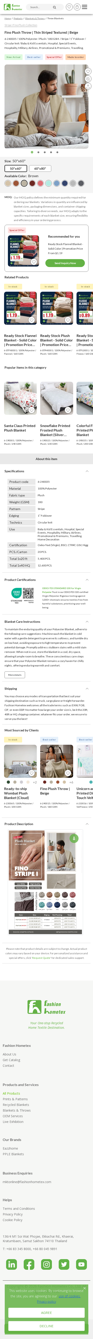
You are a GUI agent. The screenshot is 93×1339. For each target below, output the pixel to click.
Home (8, 18)
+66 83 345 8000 (18, 1249)
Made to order (75, 57)
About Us (9, 1054)
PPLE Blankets (13, 1154)
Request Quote (41, 957)
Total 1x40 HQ (19, 565)
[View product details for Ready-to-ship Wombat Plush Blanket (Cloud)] (20, 761)
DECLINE (46, 1326)
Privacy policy (46, 1301)
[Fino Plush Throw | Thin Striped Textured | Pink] (40, 183)
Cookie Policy (12, 1220)
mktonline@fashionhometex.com (27, 1182)
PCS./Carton (18, 552)
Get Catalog (11, 1060)
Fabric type (17, 495)
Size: (15, 161)
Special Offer (54, 57)
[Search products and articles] (54, 7)
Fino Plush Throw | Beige (55, 790)
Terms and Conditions (19, 1208)
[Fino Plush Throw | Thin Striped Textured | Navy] (64, 183)
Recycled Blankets (16, 1105)
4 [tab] (51, 152)
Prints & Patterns (15, 1099)
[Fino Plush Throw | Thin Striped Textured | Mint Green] (48, 183)
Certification (18, 545)
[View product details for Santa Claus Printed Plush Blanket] (20, 398)
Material (15, 488)
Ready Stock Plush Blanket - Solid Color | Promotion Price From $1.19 (56, 340)
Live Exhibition (13, 1121)
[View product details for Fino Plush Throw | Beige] (56, 761)
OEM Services (13, 1116)
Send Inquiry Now (65, 263)
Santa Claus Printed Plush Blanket (19, 427)
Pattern (14, 509)
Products (18, 18)
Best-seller (34, 57)
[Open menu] (84, 5)
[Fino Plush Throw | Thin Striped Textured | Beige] (24, 183)
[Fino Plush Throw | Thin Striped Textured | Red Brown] (32, 183)
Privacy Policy (13, 1214)
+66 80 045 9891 (45, 1249)
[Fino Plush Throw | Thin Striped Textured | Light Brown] (8, 183)
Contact (8, 1065)
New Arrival (14, 57)
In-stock (13, 286)
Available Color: (21, 176)
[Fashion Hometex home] (13, 7)
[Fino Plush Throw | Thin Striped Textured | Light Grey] (73, 183)
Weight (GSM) (19, 502)
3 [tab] (44, 152)
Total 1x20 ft (18, 559)
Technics (15, 522)
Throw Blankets (55, 18)
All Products (11, 1093)
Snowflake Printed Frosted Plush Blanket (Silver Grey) (55, 430)
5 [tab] (57, 152)
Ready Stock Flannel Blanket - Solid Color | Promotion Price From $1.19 (65, 248)
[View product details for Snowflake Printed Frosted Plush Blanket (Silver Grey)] (56, 398)
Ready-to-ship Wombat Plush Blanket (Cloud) (16, 793)
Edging (14, 516)
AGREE (46, 1312)
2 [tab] (38, 152)
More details (14, 674)
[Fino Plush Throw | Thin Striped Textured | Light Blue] (56, 183)
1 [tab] (32, 152)
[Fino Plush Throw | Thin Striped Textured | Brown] (16, 183)
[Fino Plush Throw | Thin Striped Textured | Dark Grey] (81, 183)
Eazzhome (10, 1148)
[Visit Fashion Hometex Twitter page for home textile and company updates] (64, 1263)
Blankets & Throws (35, 18)
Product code (18, 482)
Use (12, 529)
